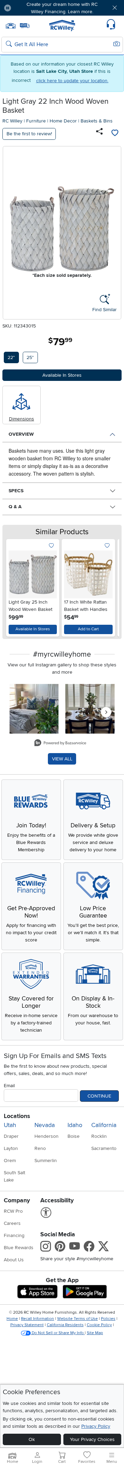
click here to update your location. (72, 81)
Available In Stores (33, 629)
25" (30, 357)
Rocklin (99, 1136)
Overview (21, 434)
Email (9, 1086)
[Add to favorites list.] (51, 546)
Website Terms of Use (77, 1318)
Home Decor (63, 121)
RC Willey (12, 121)
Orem (10, 1160)
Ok (32, 1439)
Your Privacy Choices (92, 1439)
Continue (99, 1096)
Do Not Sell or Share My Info (58, 1333)
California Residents (65, 1325)
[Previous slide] (14, 586)
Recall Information (37, 1318)
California (103, 1125)
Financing (14, 1235)
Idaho (75, 1125)
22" (11, 357)
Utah (10, 1125)
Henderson (46, 1136)
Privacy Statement (27, 1325)
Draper (11, 1136)
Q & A (15, 507)
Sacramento (103, 1148)
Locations (17, 1116)
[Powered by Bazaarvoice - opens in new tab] (60, 743)
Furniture (36, 121)
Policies (108, 1318)
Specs (16, 491)
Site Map (95, 1333)
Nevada (44, 1125)
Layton (11, 1148)
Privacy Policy (95, 1426)
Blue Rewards (18, 1248)
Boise (74, 1136)
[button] (26, 7)
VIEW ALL (62, 759)
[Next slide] (110, 586)
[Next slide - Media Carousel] (106, 712)
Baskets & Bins (97, 121)
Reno (40, 1148)
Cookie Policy (99, 1325)
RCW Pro (13, 1211)
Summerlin (45, 1160)
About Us (14, 1260)
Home (12, 1318)
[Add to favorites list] (115, 134)
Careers (12, 1223)
